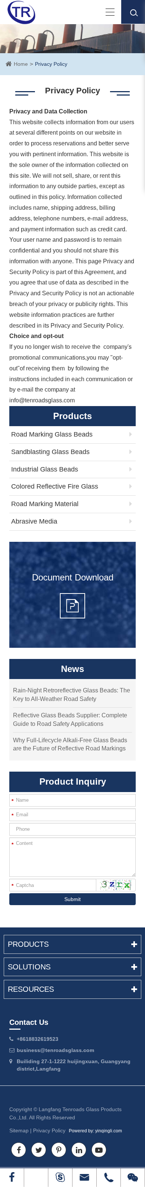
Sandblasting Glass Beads (50, 452)
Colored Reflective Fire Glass (54, 486)
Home (21, 64)
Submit (72, 899)
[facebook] (12, 1177)
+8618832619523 (37, 1039)
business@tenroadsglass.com (55, 1050)
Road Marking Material (44, 504)
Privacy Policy (51, 64)
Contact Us (28, 1022)
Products (28, 944)
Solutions (29, 967)
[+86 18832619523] (36, 1177)
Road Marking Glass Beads (52, 434)
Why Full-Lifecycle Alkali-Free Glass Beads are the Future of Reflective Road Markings (70, 744)
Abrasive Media (34, 521)
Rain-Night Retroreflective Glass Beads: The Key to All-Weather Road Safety (71, 694)
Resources (31, 989)
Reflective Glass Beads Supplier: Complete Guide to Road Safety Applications (70, 719)
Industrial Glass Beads (44, 469)
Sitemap (19, 1130)
